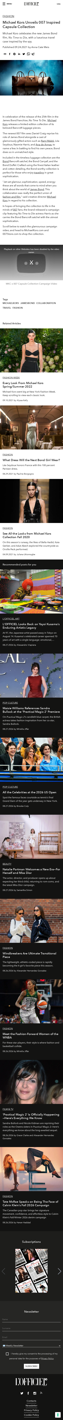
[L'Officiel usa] (31, 4)
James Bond (37, 189)
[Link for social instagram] (34, 1393)
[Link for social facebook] (28, 1393)
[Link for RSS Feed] (41, 1393)
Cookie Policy (31, 1415)
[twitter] (23, 54)
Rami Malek (47, 140)
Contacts (31, 1400)
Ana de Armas (44, 144)
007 (15, 209)
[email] (5, 54)
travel (7, 308)
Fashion (8, 16)
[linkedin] (19, 54)
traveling (39, 172)
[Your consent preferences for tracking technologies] (58, 1415)
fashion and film (12, 196)
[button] (60, 1271)
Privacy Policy (47, 1358)
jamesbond (27, 303)
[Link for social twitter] (21, 1393)
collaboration (46, 303)
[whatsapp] (28, 54)
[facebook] (9, 54)
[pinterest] (14, 54)
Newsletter (31, 1405)
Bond (6, 161)
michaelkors (11, 303)
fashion (18, 308)
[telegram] (33, 54)
